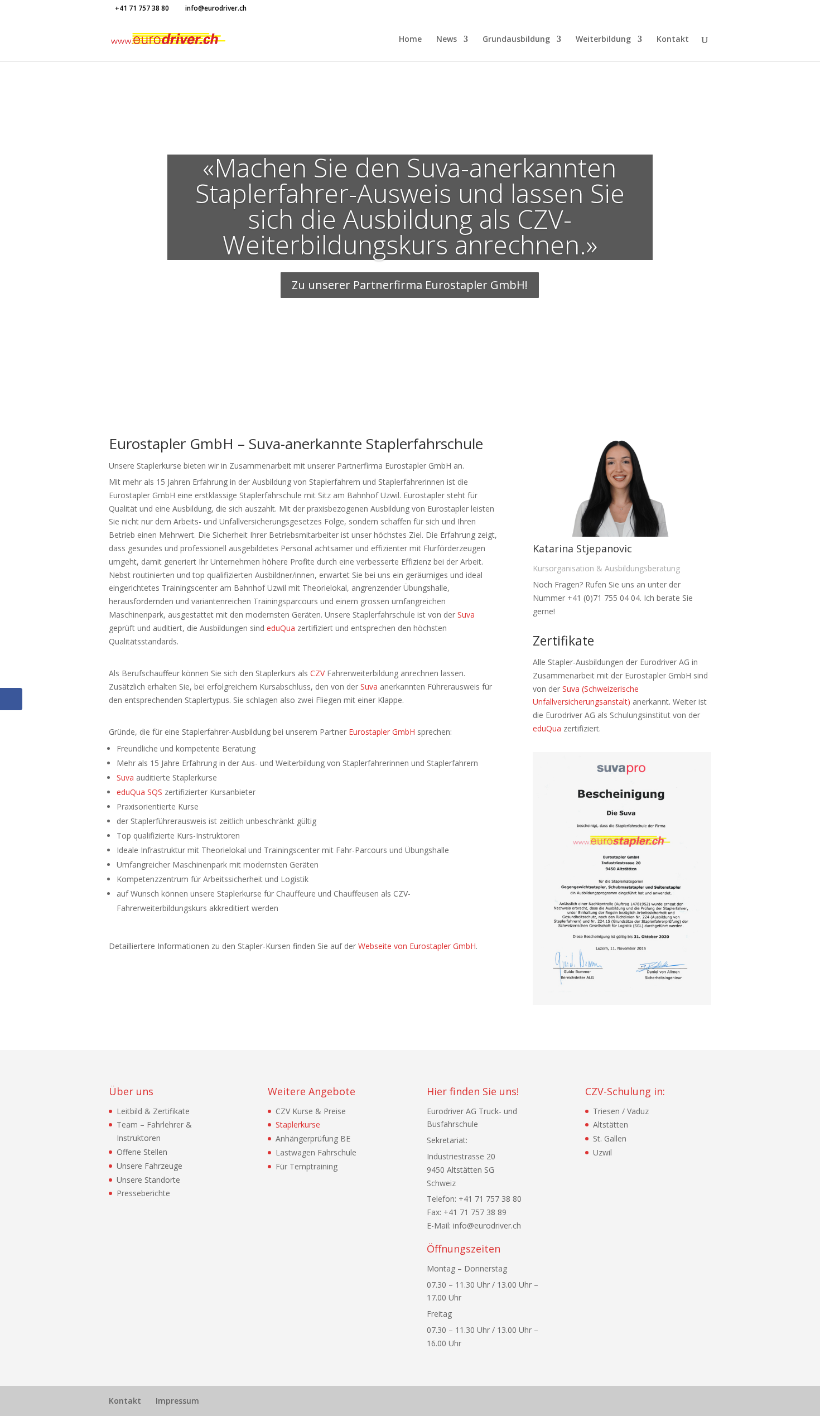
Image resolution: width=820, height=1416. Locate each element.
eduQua (281, 628)
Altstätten (610, 1124)
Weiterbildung (603, 39)
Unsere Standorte (148, 1179)
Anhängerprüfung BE (313, 1138)
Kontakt (673, 39)
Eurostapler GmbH (382, 731)
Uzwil (602, 1152)
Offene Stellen (142, 1152)
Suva (466, 614)
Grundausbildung (516, 39)
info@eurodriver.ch (487, 1225)
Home (410, 39)
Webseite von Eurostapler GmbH (417, 946)
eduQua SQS (139, 792)
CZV (317, 673)
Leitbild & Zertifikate (153, 1111)
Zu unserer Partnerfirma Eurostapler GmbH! (410, 284)
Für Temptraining (306, 1166)
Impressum (177, 1400)
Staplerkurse (298, 1124)
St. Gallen (609, 1138)
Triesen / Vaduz (621, 1111)
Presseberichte (143, 1193)
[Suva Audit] (622, 1001)
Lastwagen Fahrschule (316, 1152)
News (446, 39)
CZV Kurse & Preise (311, 1111)
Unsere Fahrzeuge (149, 1165)
